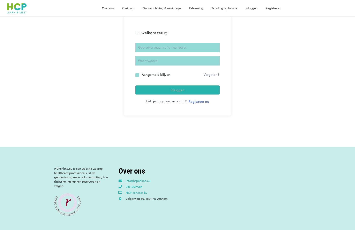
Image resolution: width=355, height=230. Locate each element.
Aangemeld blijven (156, 74)
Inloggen (177, 90)
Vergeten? (211, 74)
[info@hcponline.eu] (122, 181)
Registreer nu (199, 101)
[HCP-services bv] (122, 193)
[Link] (16, 8)
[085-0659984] (122, 187)
